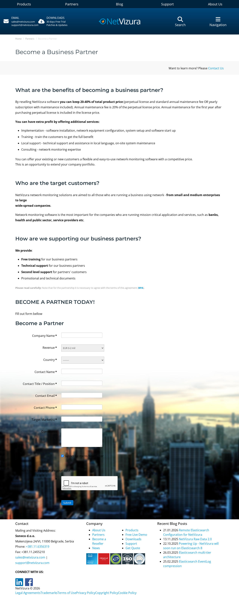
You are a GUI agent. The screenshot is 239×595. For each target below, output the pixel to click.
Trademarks (49, 593)
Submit (67, 502)
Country (50, 360)
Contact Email (46, 396)
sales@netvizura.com (23, 21)
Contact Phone (45, 408)
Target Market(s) (44, 420)
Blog (119, 4)
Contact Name (46, 372)
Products (24, 4)
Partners (71, 4)
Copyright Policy (106, 593)
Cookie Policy (127, 593)
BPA (140, 287)
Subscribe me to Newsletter (84, 456)
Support (167, 4)
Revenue (50, 348)
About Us (215, 4)
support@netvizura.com (24, 25)
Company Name (44, 336)
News (96, 548)
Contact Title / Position (40, 384)
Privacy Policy (85, 593)
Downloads (133, 539)
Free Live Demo (136, 535)
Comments (49, 431)
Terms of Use (67, 593)
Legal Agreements (28, 593)
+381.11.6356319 (37, 546)
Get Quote (132, 548)
